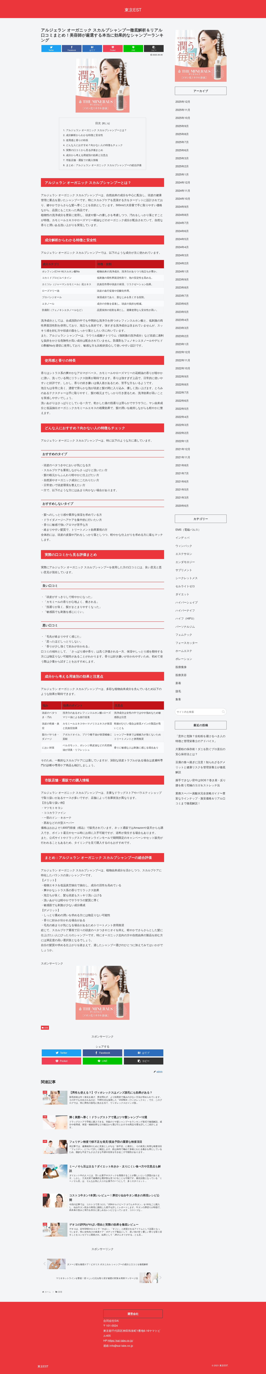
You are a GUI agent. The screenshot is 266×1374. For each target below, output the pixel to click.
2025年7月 (182, 142)
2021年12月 (182, 449)
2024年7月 (182, 223)
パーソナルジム (185, 626)
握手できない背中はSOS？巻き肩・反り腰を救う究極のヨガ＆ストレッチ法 (200, 782)
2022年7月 (182, 392)
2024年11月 (182, 190)
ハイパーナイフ (185, 610)
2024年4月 (182, 247)
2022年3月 (182, 425)
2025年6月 (182, 150)
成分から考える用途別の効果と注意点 (87, 155)
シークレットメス (186, 578)
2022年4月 (182, 417)
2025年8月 (182, 134)
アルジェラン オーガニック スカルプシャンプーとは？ (96, 130)
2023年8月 (182, 287)
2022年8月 (182, 384)
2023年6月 (182, 303)
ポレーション (183, 659)
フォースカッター (186, 643)
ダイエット (182, 594)
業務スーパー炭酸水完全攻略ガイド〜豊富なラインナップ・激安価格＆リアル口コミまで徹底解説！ (200, 798)
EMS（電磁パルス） (188, 529)
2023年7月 (182, 295)
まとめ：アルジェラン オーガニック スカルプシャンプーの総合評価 (103, 165)
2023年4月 (182, 320)
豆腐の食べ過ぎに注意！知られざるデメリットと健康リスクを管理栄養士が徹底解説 (200, 767)
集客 (178, 699)
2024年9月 (182, 206)
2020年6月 (182, 505)
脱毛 (178, 691)
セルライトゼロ (185, 586)
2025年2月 (182, 166)
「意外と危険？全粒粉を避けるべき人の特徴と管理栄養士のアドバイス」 (200, 738)
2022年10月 (182, 368)
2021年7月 (182, 473)
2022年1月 (182, 441)
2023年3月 (182, 328)
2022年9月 (182, 376)
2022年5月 (182, 408)
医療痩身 (181, 667)
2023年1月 (182, 344)
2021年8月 (182, 465)
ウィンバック (183, 546)
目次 (98, 123)
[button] (223, 712)
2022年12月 (182, 352)
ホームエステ (183, 651)
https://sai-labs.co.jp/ (120, 1340)
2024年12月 (182, 182)
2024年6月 (182, 231)
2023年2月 (182, 336)
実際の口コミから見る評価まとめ (84, 150)
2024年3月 (182, 255)
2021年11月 (182, 457)
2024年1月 (182, 271)
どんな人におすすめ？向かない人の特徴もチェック (94, 145)
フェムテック (183, 634)
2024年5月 (182, 239)
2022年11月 (182, 360)
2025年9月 (182, 126)
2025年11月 (182, 110)
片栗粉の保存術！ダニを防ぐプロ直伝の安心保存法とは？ (200, 751)
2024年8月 (182, 215)
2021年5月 (182, 489)
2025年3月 (182, 158)
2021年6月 (182, 481)
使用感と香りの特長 (77, 140)
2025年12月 (182, 101)
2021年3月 (182, 497)
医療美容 (181, 675)
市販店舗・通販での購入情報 (82, 160)
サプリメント (183, 570)
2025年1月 (182, 174)
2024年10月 (182, 198)
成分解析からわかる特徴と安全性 (84, 135)
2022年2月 (182, 433)
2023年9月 (182, 279)
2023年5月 (182, 312)
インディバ (182, 537)
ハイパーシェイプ (186, 602)
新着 (46, 1027)
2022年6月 (182, 400)
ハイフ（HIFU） (185, 618)
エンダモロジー (185, 562)
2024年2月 (182, 263)
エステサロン (183, 554)
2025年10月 (182, 118)
